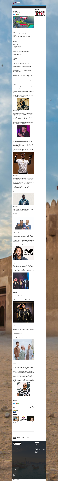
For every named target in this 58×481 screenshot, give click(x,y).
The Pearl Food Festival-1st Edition (38, 452)
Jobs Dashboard (14, 473)
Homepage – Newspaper (15, 467)
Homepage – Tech (14, 470)
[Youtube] (45, 0)
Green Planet (30, 7)
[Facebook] (43, 0)
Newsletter (14, 475)
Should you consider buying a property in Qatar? (17, 407)
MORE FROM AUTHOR (19, 414)
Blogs (30, 6)
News (13, 474)
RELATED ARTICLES (14, 414)
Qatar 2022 (15, 400)
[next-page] (33, 414)
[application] (40, 13)
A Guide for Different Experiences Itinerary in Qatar (30, 407)
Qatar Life (18, 6)
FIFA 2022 (22, 6)
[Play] (36, 15)
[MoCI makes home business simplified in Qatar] (23, 418)
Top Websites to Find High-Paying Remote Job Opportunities (15, 422)
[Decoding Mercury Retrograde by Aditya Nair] (30, 418)
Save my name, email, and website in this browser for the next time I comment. (21, 437)
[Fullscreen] (44, 15)
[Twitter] (14, 14)
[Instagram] (44, 0)
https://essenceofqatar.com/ (18, 411)
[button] (45, 7)
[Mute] (43, 15)
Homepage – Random (15, 468)
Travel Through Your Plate (23, 7)
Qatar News (26, 6)
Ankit (13, 12)
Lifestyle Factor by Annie (35, 6)
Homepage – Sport (14, 469)
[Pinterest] (16, 14)
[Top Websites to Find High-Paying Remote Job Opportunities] (16, 418)
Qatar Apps (34, 7)
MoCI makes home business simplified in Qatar (23, 421)
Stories (14, 6)
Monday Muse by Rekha (16, 7)
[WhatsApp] (18, 14)
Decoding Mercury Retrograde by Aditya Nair (30, 421)
